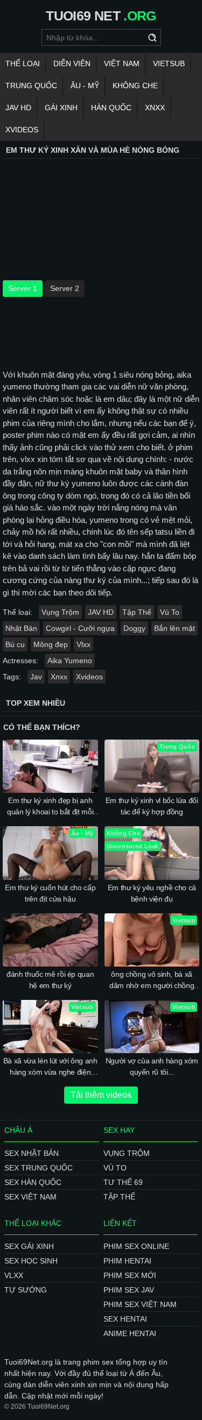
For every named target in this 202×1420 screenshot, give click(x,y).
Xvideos (21, 129)
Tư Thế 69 (123, 1182)
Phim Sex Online (136, 1246)
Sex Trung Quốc (38, 1167)
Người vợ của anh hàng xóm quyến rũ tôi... (152, 1066)
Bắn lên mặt (174, 628)
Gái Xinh (61, 107)
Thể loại (22, 63)
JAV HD (18, 107)
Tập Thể (136, 612)
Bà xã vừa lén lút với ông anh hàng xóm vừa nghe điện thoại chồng (50, 1067)
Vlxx (83, 644)
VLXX (13, 1275)
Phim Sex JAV (128, 1290)
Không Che (135, 85)
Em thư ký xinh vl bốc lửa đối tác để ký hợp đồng (152, 806)
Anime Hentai (129, 1333)
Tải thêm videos (101, 1094)
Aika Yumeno (69, 660)
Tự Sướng (25, 1290)
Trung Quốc (31, 85)
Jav (36, 676)
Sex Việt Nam (30, 1196)
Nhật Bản (21, 628)
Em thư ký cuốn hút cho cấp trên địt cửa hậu (50, 893)
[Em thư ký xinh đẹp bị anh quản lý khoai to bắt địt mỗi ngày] (50, 766)
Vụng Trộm (60, 612)
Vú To (169, 612)
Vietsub (169, 63)
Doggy (134, 628)
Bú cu (15, 644)
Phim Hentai (127, 1260)
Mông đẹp (50, 644)
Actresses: (20, 660)
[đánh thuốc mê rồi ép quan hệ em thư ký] (50, 940)
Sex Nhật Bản (31, 1153)
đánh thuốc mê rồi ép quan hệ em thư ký (50, 980)
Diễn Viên (71, 63)
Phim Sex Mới (129, 1275)
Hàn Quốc (111, 107)
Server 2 (64, 288)
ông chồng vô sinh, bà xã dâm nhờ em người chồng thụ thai (151, 980)
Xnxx (155, 107)
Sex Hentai (125, 1319)
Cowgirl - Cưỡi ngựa (80, 628)
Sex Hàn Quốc (32, 1182)
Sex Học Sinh (31, 1260)
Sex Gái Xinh (29, 1246)
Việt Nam (122, 63)
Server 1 (22, 288)
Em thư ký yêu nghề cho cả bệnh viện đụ (152, 893)
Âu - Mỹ (85, 85)
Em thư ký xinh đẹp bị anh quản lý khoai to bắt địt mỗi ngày (50, 807)
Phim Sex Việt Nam (140, 1304)
